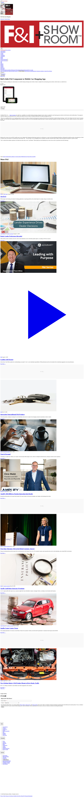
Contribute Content (43, 71)
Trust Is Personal (5, 454)
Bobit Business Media (29, 71)
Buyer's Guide (30, 70)
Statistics (19, 70)
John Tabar (5, 194)
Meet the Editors (8, 71)
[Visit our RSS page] (3, 696)
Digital (1, 57)
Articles (9, 50)
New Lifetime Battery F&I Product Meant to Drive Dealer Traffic (19, 683)
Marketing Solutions (36, 71)
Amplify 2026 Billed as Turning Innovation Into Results (16, 494)
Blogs (10, 70)
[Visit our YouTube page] (5, 696)
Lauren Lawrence (10, 233)
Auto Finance (2, 51)
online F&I (21, 156)
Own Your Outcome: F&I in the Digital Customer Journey (17, 549)
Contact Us (16, 71)
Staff (6, 491)
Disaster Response (3, 59)
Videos (17, 70)
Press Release (49, 71)
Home (1, 76)
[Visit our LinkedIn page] (4, 696)
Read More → (3, 200)
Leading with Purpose (6, 359)
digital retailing (5, 156)
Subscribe (2, 19)
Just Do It (3, 196)
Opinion (1, 65)
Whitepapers (13, 70)
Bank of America (13, 115)
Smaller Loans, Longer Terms (9, 628)
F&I (1, 61)
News (7, 50)
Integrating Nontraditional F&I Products (12, 414)
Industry (1, 63)
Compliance (2, 55)
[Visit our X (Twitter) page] (2, 696)
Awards (1, 53)
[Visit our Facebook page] (1, 696)
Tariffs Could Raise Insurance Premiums (12, 588)
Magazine (7, 70)
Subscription (2, 71)
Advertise (12, 71)
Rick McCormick (6, 451)
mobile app (10, 156)
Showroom (2, 67)
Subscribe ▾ (3, 3)
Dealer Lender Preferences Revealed (11, 236)
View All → (2, 688)
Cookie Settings (21, 71)
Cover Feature (3, 50)
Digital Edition (7, 19)
